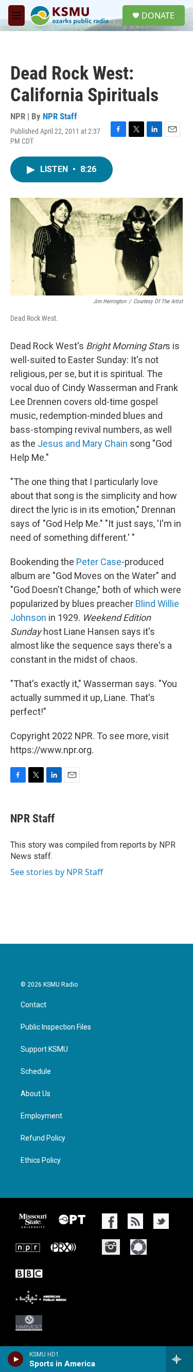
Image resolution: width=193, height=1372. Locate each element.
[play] (15, 1359)
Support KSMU (44, 1049)
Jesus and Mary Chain (83, 443)
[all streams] (179, 1359)
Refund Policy (43, 1138)
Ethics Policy (41, 1160)
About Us (35, 1094)
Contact (33, 1005)
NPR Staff (60, 116)
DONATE (158, 15)
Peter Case (98, 561)
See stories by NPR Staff (56, 872)
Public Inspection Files (56, 1027)
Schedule (36, 1071)
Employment (41, 1116)
